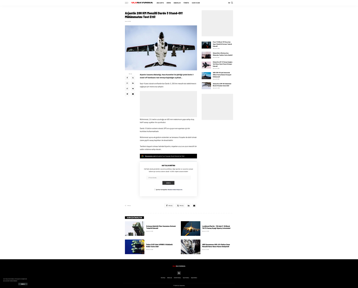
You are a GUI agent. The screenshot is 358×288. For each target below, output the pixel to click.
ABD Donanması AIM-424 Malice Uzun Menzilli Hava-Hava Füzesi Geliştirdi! (216, 245)
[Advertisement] (168, 104)
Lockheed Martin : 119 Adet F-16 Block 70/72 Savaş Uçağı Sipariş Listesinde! (216, 227)
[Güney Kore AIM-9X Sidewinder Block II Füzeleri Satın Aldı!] (206, 85)
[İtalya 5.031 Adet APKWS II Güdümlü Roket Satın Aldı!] (134, 247)
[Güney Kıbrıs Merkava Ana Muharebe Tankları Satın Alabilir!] (206, 55)
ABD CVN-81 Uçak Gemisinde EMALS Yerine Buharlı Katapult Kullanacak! (222, 75)
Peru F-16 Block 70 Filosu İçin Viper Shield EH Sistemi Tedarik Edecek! (222, 44)
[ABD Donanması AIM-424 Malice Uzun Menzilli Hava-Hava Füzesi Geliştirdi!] (190, 247)
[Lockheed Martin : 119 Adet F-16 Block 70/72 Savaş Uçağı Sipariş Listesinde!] (190, 228)
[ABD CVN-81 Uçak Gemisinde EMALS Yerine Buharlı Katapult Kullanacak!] (206, 75)
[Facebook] (127, 78)
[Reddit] (127, 88)
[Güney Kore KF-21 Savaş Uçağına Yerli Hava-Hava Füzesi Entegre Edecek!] (206, 65)
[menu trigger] (128, 3)
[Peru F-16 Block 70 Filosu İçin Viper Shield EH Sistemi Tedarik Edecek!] (206, 45)
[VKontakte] (133, 88)
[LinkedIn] (229, 3)
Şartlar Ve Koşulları (169, 190)
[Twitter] (133, 78)
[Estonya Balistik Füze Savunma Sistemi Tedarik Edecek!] (134, 228)
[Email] (133, 94)
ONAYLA (23, 284)
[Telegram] (127, 94)
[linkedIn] (188, 205)
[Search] (232, 3)
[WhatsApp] (127, 83)
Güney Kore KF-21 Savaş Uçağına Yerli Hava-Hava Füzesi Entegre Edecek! (222, 64)
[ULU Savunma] (142, 3)
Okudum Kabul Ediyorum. (175, 190)
